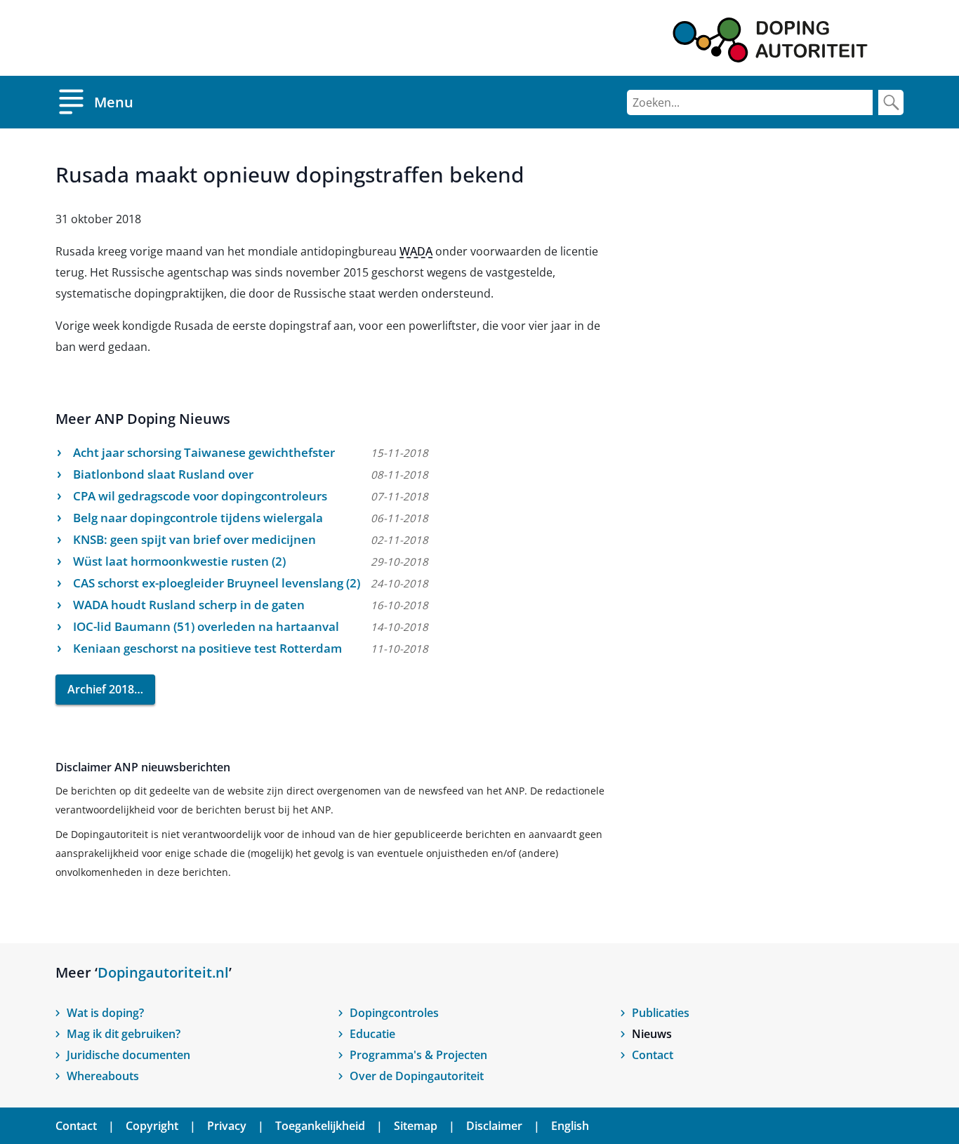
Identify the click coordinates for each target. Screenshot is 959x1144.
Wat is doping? (105, 1012)
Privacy (226, 1125)
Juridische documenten (128, 1055)
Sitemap (415, 1125)
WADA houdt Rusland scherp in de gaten (189, 605)
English (570, 1125)
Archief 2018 (100, 689)
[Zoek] (891, 102)
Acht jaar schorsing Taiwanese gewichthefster (204, 452)
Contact (652, 1055)
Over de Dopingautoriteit (417, 1076)
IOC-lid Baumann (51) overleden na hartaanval (206, 626)
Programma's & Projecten (418, 1055)
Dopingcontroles (394, 1012)
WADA (415, 251)
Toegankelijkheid (320, 1125)
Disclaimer (494, 1125)
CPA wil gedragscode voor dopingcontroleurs (200, 496)
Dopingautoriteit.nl (163, 972)
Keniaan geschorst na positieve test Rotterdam (207, 648)
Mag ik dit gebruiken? (123, 1034)
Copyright (152, 1125)
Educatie (372, 1034)
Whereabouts (103, 1076)
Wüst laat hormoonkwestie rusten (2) (179, 561)
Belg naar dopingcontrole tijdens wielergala (198, 518)
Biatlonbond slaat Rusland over (163, 474)
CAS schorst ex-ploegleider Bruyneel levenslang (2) (216, 583)
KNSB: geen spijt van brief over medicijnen (194, 539)
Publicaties (660, 1012)
